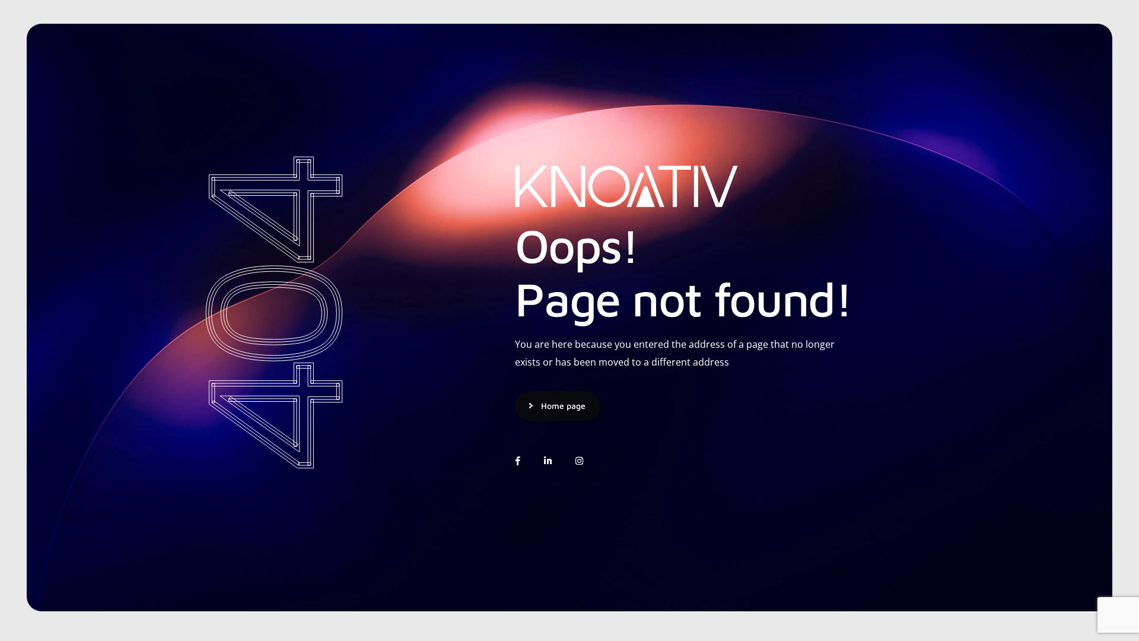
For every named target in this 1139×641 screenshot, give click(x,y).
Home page (563, 406)
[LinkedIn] (548, 460)
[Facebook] (517, 460)
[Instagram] (579, 460)
